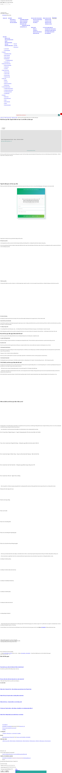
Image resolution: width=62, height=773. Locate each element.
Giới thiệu (7, 754)
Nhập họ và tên (3, 765)
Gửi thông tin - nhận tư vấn (30, 216)
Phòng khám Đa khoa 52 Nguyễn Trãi (8, 737)
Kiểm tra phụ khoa (8, 42)
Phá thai (5, 103)
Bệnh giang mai (36, 33)
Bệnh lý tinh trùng (7, 55)
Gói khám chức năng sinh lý (8, 88)
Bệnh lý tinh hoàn (23, 22)
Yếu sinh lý (35, 22)
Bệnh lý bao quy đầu (5, 70)
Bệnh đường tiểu (6, 58)
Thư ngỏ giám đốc (13, 22)
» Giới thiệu (4, 733)
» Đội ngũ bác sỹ (8, 733)
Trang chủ (15, 43)
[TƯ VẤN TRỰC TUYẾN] (7, 653)
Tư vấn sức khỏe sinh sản (48, 27)
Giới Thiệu (15, 45)
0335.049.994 (4, 15)
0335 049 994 (43, 627)
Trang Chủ (2, 117)
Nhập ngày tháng (3, 769)
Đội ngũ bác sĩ (12, 19)
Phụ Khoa (5, 36)
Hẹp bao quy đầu (48, 22)
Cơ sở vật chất (6, 48)
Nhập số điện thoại (3, 767)
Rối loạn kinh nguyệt (9, 39)
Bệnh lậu (5, 80)
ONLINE (17, 726)
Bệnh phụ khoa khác (9, 45)
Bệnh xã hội (33, 27)
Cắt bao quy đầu (6, 73)
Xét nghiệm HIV (48, 33)
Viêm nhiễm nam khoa (24, 19)
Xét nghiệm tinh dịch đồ (49, 31)
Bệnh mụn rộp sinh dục (37, 31)
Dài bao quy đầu (48, 19)
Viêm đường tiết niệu (26, 25)
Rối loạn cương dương (37, 19)
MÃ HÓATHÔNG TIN (7, 771)
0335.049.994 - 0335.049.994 (25, 653)
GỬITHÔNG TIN (2, 771)
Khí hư (6, 41)
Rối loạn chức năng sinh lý (6, 63)
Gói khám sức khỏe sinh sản (50, 30)
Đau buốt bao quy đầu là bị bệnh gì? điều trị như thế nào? (12, 666)
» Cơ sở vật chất (14, 733)
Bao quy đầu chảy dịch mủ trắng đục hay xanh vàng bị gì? (12, 678)
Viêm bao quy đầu (7, 76)
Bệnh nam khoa (20, 754)
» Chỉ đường (19, 733)
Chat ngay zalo (18, 737)
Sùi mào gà (35, 30)
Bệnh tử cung (7, 38)
